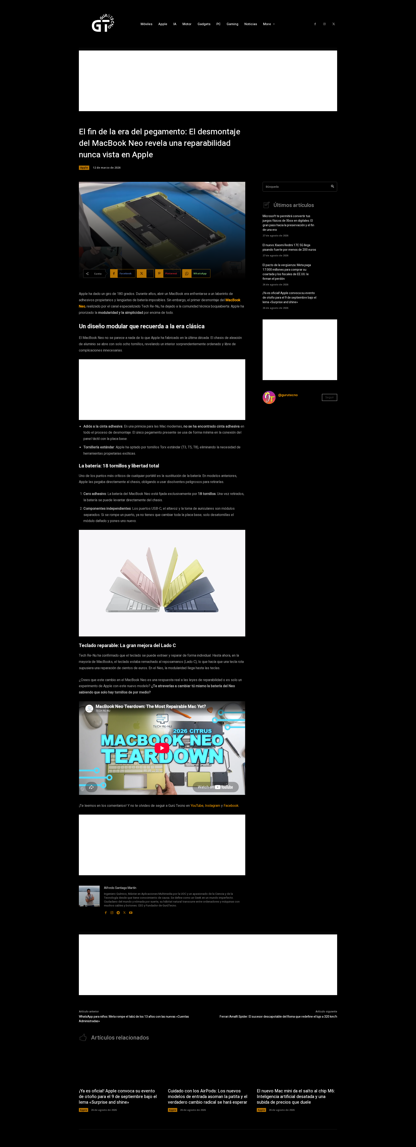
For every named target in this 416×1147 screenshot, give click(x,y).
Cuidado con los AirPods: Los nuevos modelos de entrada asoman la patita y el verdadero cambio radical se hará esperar (207, 1096)
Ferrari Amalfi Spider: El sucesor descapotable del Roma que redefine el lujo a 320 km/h (278, 1016)
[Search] (332, 187)
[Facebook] (315, 24)
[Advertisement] (208, 80)
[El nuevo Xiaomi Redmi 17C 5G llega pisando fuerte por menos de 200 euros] (329, 249)
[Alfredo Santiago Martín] (89, 900)
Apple (84, 167)
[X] (333, 24)
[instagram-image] (275, 419)
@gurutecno (288, 395)
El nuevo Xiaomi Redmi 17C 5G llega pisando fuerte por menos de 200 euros (289, 247)
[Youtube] (130, 911)
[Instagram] (324, 24)
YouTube (197, 805)
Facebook (231, 805)
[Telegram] (118, 911)
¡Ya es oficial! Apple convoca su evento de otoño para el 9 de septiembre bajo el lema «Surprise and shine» (289, 297)
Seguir (329, 397)
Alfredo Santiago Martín (120, 888)
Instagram (212, 805)
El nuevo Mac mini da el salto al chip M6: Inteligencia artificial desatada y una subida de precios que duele (296, 1096)
